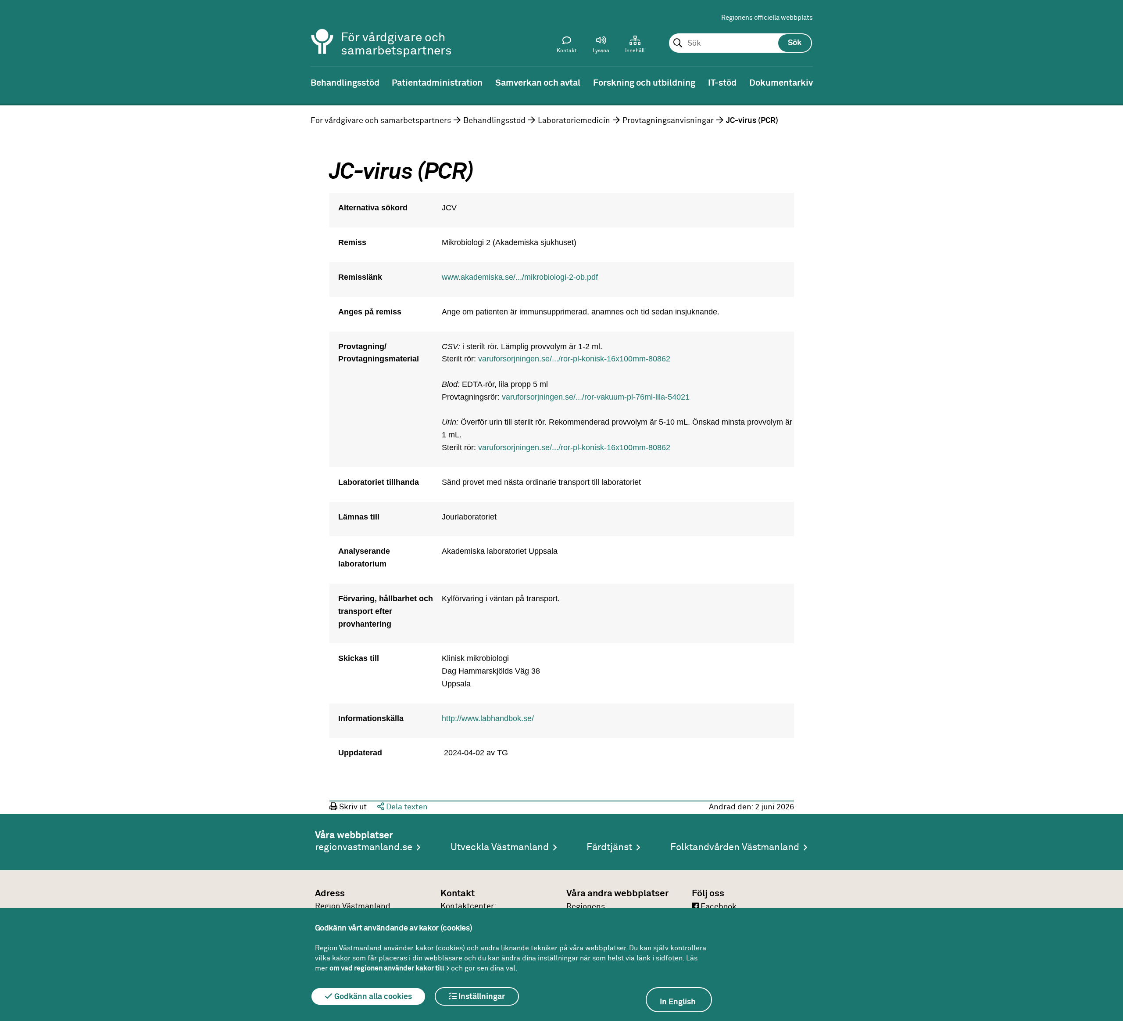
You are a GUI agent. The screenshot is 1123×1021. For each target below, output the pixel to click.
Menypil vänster (13, 82)
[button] (601, 47)
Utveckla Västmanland (500, 847)
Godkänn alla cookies (372, 997)
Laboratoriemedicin (574, 121)
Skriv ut (352, 807)
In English (678, 1002)
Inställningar (481, 997)
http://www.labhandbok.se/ (488, 718)
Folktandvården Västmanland (734, 847)
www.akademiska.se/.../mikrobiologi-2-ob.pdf (520, 277)
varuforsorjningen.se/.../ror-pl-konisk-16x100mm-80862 (574, 358)
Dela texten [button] (406, 807)
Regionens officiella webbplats (767, 17)
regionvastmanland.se (363, 847)
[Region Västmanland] (322, 29)
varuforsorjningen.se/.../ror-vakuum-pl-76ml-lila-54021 (596, 397)
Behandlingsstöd (494, 121)
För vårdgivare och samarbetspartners (381, 121)
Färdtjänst (609, 847)
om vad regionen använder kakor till (386, 968)
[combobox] (740, 43)
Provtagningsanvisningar (668, 121)
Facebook (718, 907)
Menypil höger (1110, 82)
